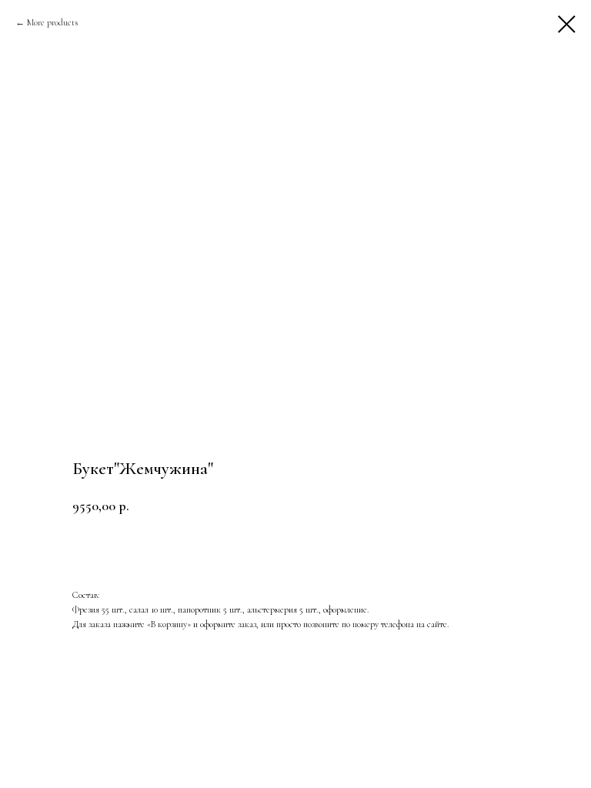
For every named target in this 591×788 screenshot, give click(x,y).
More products (52, 22)
